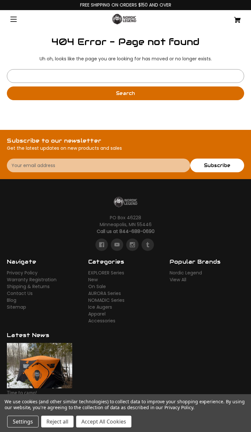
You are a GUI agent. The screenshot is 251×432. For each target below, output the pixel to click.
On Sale (97, 286)
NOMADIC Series (106, 300)
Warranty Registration (32, 279)
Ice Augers (100, 307)
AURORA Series (104, 293)
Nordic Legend (186, 273)
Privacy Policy (22, 273)
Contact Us (20, 293)
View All (178, 279)
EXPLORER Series (106, 273)
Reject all (57, 421)
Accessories (101, 320)
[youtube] (117, 244)
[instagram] (132, 244)
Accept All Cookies (103, 421)
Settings (23, 421)
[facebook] (101, 244)
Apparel (97, 314)
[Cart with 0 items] (224, 17)
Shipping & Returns (28, 286)
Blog (11, 300)
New (93, 279)
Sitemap (16, 307)
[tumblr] (147, 244)
